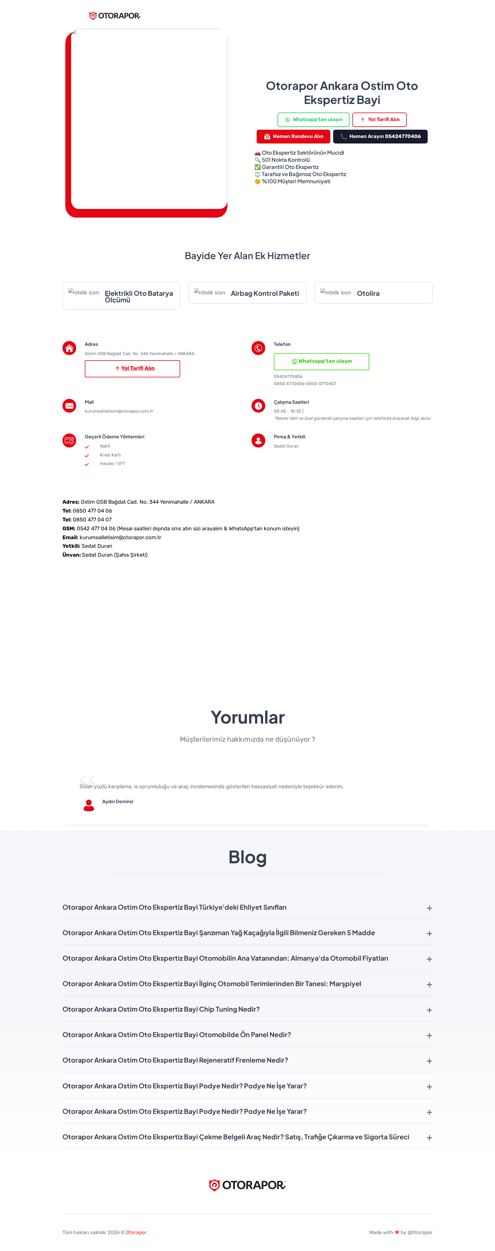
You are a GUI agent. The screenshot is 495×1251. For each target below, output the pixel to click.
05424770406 (288, 376)
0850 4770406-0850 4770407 (305, 383)
